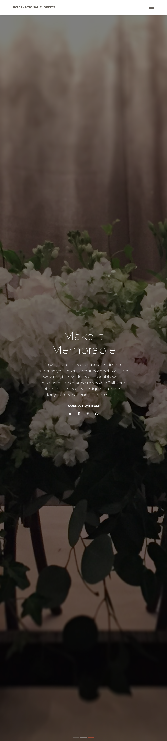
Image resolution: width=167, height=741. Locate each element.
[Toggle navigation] (152, 7)
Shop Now (138, 410)
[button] (15, 373)
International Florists (34, 7)
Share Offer (100, 410)
